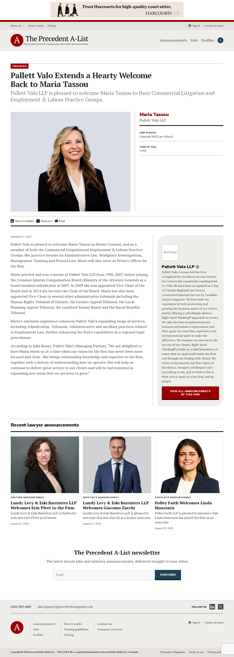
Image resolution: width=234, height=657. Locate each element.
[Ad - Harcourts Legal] (117, 10)
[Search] (220, 40)
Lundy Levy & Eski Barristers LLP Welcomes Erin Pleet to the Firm (44, 505)
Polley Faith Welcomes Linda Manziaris (183, 505)
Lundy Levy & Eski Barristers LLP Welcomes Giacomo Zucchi (116, 505)
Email (62, 221)
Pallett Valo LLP (178, 266)
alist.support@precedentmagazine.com (65, 607)
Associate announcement (101, 497)
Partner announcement (28, 497)
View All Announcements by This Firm (190, 393)
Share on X (46, 221)
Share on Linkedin (24, 221)
